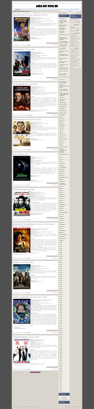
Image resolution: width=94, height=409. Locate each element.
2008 (61, 252)
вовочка (73, 58)
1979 (61, 310)
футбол (79, 49)
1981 (61, 306)
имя (76, 58)
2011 (61, 246)
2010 (61, 248)
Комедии (62, 97)
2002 (61, 264)
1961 (61, 346)
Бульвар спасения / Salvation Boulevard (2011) (27, 119)
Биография (62, 114)
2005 (61, 258)
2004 (61, 260)
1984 (61, 300)
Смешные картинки (41, 9)
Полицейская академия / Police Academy (64, 38)
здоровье (72, 46)
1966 (61, 336)
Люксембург (62, 204)
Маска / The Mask (64, 71)
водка (74, 43)
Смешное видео (50, 9)
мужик (72, 52)
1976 (61, 316)
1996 (61, 276)
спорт (76, 51)
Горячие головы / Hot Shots (64, 62)
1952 (61, 364)
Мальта (61, 208)
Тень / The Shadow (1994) (20, 154)
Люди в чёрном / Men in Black (63, 74)
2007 (61, 254)
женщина (72, 19)
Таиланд (62, 220)
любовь (72, 51)
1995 (61, 278)
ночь (77, 27)
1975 (61, 318)
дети (78, 21)
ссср (72, 60)
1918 (61, 386)
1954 (61, 360)
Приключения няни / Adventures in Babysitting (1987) (29, 15)
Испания (62, 198)
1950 (61, 366)
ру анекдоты (62, 18)
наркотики (72, 30)
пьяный (74, 40)
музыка (76, 42)
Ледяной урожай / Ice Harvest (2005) (24, 49)
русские (73, 64)
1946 (61, 370)
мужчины (72, 39)
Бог (76, 50)
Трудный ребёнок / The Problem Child (64, 55)
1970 (61, 328)
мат (79, 43)
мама (79, 22)
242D (76, 46)
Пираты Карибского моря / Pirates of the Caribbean (64, 94)
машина (72, 55)
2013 (61, 242)
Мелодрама (62, 124)
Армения (62, 171)
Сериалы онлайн (66, 9)
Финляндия (62, 224)
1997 (61, 274)
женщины (79, 38)
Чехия (61, 228)
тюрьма (76, 64)
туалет (75, 19)
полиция (76, 56)
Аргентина (62, 169)
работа (73, 42)
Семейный (62, 108)
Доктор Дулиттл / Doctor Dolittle (64, 82)
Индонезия (62, 194)
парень (73, 34)
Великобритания (63, 177)
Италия (61, 200)
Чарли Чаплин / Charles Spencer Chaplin (63, 22)
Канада (61, 202)
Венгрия (61, 179)
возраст (78, 46)
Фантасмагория (63, 138)
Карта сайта (71, 406)
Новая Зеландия (63, 212)
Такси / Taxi (62, 79)
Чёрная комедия (63, 104)
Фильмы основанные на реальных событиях (63, 150)
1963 (61, 342)
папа (72, 28)
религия (75, 65)
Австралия (62, 163)
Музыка (61, 142)
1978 (61, 312)
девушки (78, 30)
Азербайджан (63, 167)
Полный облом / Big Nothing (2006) (24, 189)
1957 (61, 354)
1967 (61, 334)
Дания (61, 190)
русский (78, 63)
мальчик (78, 20)
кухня (72, 50)
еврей (77, 28)
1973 (61, 322)
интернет (77, 43)
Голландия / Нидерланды (63, 184)
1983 (61, 302)
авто (72, 40)
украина (72, 48)
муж (73, 27)
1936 (61, 376)
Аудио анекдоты (24, 9)
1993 (61, 282)
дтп (76, 63)
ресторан (75, 52)
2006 (61, 256)
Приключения (63, 110)
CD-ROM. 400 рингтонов (74, 62)
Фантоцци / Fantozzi (64, 34)
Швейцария (62, 230)
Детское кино (63, 112)
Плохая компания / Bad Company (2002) (25, 84)
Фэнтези (61, 136)
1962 (61, 344)
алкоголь (74, 38)
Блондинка (77, 45)
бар (71, 64)
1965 (61, 338)
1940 (61, 372)
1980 (61, 308)
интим (76, 54)
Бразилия (62, 175)
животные (76, 57)
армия (74, 50)
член (79, 27)
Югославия (62, 236)
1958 (61, 352)
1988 (61, 292)
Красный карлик (73, 20)
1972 (61, 324)
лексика (78, 65)
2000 (61, 268)
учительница (76, 60)
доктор (72, 33)
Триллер (62, 128)
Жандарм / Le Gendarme (63, 29)
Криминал (62, 126)
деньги (73, 36)
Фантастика (62, 134)
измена (77, 36)
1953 (61, 362)
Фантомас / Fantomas (62, 32)
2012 (61, 244)
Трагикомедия (63, 102)
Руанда (61, 216)
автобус (72, 22)
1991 (61, 286)
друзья (78, 52)
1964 (61, 340)
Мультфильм (63, 106)
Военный (62, 118)
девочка (72, 25)
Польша (61, 214)
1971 (61, 326)
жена (76, 24)
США (61, 161)
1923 (61, 378)
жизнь (76, 34)
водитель (75, 22)
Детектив (62, 120)
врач (77, 31)
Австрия (61, 165)
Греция (61, 188)
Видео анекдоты (32, 9)
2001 (61, 266)
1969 (61, 330)
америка (72, 65)
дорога (76, 49)
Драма (61, 122)
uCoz (80, 406)
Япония (61, 240)
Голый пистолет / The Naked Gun (64, 45)
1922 (61, 380)
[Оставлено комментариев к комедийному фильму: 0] (52, 45)
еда (75, 30)
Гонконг (61, 186)
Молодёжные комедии (63, 100)
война (77, 39)
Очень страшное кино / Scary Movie (64, 90)
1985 (61, 298)
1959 (61, 350)
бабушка (72, 21)
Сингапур (62, 218)
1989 (61, 290)
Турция (61, 222)
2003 (61, 262)
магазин (79, 58)
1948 (61, 368)
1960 (61, 348)
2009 (61, 250)
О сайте (66, 406)
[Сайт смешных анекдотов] (47, 8)
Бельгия (61, 173)
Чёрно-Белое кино (64, 154)
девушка (77, 33)
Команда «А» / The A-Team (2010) (23, 262)
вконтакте (72, 56)
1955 (61, 358)
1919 (61, 384)
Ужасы (61, 130)
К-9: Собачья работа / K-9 (63, 48)
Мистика (62, 132)
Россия (61, 159)
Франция (62, 226)
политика (73, 41)
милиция (75, 21)
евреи (76, 48)
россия (78, 51)
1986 (61, 296)
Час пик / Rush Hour (64, 77)
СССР (61, 157)
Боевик (61, 116)
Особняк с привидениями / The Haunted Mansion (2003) (30, 297)
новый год (76, 55)
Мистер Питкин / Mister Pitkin (63, 25)
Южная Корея (63, 238)
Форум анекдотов (75, 9)
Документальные (64, 146)
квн (77, 19)
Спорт (61, 144)
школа (72, 57)
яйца (75, 39)
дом (79, 39)
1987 (61, 294)
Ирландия (62, 196)
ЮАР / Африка (63, 234)
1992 (61, 284)
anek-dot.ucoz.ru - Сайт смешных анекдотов (25, 406)
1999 (61, 270)
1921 (61, 382)
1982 (61, 304)
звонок (74, 31)
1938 (61, 374)
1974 (61, 320)
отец (72, 31)
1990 (61, 288)
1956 (61, 356)
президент (77, 41)
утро (77, 40)
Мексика (62, 210)
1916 (61, 390)
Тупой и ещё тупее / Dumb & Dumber (64, 68)
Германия (62, 181)
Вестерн (61, 140)
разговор (79, 55)
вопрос (73, 45)
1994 (61, 280)
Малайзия (62, 206)
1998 (61, 272)
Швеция (61, 232)
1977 (61, 314)
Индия (61, 192)
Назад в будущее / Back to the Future (64, 42)
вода (75, 27)
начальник (72, 54)
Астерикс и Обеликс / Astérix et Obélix (64, 86)
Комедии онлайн (58, 9)
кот (78, 64)
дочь (78, 42)
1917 (61, 388)
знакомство (73, 49)
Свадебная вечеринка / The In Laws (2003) (26, 337)
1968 (61, 332)
